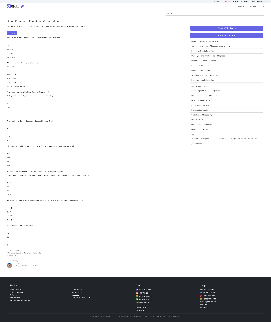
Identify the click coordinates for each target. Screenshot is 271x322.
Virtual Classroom (16, 289)
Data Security (150, 316)
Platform (228, 6)
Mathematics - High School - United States (208, 139)
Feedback (203, 304)
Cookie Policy (162, 316)
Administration (15, 298)
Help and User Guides (207, 289)
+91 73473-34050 (249, 1)
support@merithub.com (208, 302)
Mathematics (197, 143)
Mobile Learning (77, 292)
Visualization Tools (251, 139)
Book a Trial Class (227, 28)
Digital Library (15, 295)
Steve (18, 264)
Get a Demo (218, 1)
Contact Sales (141, 305)
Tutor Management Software (20, 300)
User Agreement (174, 316)
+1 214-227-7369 (232, 1)
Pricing (253, 6)
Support (242, 6)
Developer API (77, 289)
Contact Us (204, 307)
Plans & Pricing (141, 307)
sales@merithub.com (143, 302)
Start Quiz (12, 33)
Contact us (261, 1)
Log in (262, 6)
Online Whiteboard (16, 292)
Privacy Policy (138, 316)
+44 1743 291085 (145, 293)
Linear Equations (234, 139)
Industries (75, 295)
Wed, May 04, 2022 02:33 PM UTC (26, 266)
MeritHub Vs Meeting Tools (81, 298)
